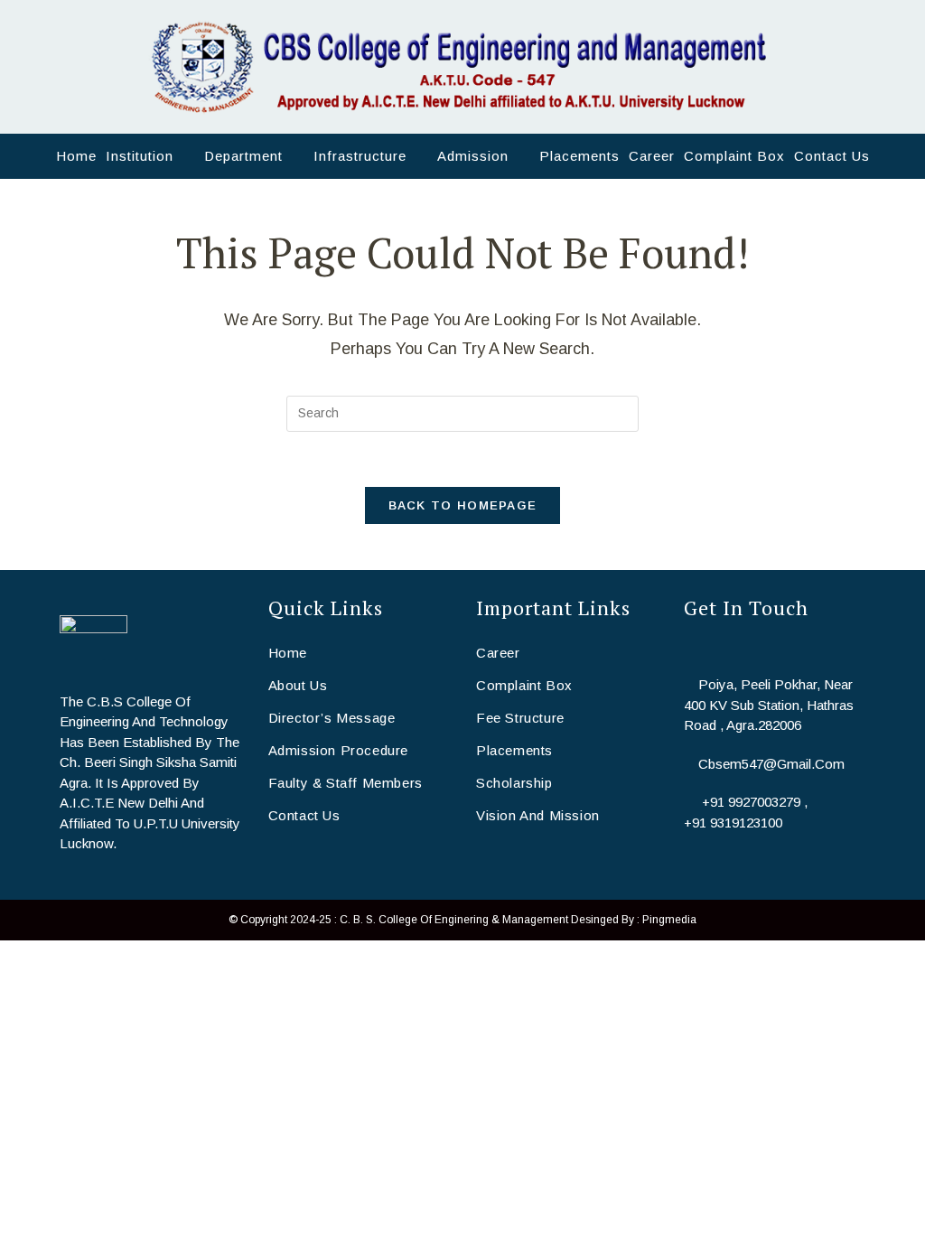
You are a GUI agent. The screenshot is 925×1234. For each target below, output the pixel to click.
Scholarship (514, 782)
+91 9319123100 (733, 822)
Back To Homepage (462, 505)
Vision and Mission (538, 815)
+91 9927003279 (751, 801)
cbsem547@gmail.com (771, 763)
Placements (514, 750)
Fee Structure (520, 717)
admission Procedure (338, 750)
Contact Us (304, 815)
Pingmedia (669, 919)
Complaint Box (524, 685)
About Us (298, 685)
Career (498, 652)
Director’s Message (332, 717)
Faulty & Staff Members (345, 782)
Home (287, 652)
